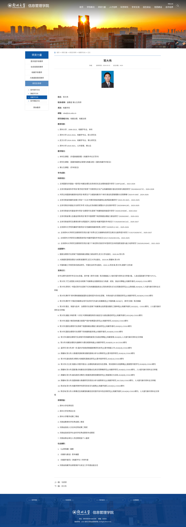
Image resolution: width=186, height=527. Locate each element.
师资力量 (64, 52)
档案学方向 (82, 52)
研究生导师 (72, 52)
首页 (58, 52)
